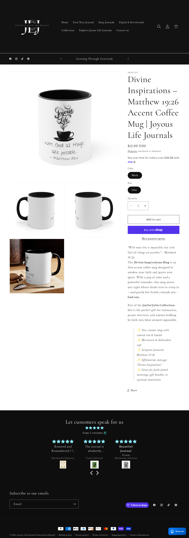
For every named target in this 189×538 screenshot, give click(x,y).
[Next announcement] (128, 58)
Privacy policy (82, 535)
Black (135, 175)
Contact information (139, 535)
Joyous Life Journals (26, 535)
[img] (94, 428)
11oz (134, 190)
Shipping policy (119, 535)
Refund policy (65, 535)
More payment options (153, 238)
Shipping (132, 151)
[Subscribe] (74, 504)
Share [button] (134, 390)
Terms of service (100, 535)
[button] (159, 26)
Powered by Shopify (46, 535)
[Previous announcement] (61, 58)
